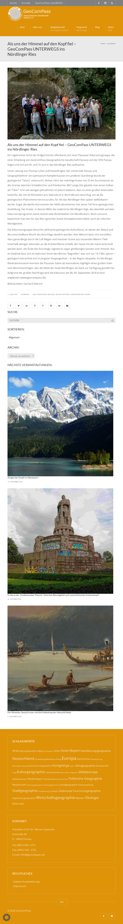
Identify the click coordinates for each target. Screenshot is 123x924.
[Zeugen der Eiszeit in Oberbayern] (60, 423)
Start (22, 27)
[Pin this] (51, 306)
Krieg (14, 772)
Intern (111, 29)
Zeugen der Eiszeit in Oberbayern (23, 477)
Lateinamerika (52, 772)
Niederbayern (35, 778)
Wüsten (80, 798)
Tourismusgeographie (87, 791)
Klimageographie (85, 765)
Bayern (75, 750)
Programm (81, 29)
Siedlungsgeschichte (51, 785)
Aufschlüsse (42, 294)
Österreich (18, 803)
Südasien (54, 791)
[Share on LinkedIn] (27, 306)
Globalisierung (96, 759)
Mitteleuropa (88, 772)
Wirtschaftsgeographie (55, 797)
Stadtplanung (43, 791)
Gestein (59, 294)
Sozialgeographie (68, 784)
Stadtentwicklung (85, 784)
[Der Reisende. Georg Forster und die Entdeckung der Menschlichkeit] (60, 658)
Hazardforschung (19, 766)
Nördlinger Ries (77, 294)
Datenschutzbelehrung (26, 881)
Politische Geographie (85, 778)
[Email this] (67, 306)
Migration (74, 772)
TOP (61, 902)
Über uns (37, 27)
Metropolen (65, 773)
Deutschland (23, 758)
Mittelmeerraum (19, 779)
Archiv (13, 3)
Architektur (48, 751)
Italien (72, 766)
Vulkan (87, 294)
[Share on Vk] (59, 306)
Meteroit (66, 294)
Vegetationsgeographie (23, 798)
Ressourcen (19, 784)
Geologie (51, 294)
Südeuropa (65, 791)
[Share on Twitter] (19, 306)
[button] (6, 917)
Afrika (15, 751)
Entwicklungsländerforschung (48, 759)
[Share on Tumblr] (35, 306)
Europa (69, 758)
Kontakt (26, 3)
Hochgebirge (60, 765)
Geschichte (83, 759)
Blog (97, 27)
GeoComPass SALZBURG (49, 3)
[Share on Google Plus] (43, 306)
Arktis (57, 751)
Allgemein (25, 294)
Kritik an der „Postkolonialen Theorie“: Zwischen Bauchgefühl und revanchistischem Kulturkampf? (53, 595)
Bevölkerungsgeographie (96, 751)
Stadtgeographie (25, 790)
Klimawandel (102, 765)
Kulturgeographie (31, 771)
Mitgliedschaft (59, 29)
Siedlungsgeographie (35, 785)
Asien (65, 750)
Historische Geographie (39, 765)
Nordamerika (50, 779)
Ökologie (92, 797)
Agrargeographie (28, 751)
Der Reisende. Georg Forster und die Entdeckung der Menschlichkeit (39, 712)
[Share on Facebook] (11, 306)
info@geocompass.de (32, 854)
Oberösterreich (62, 779)
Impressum (20, 886)
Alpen (40, 750)
